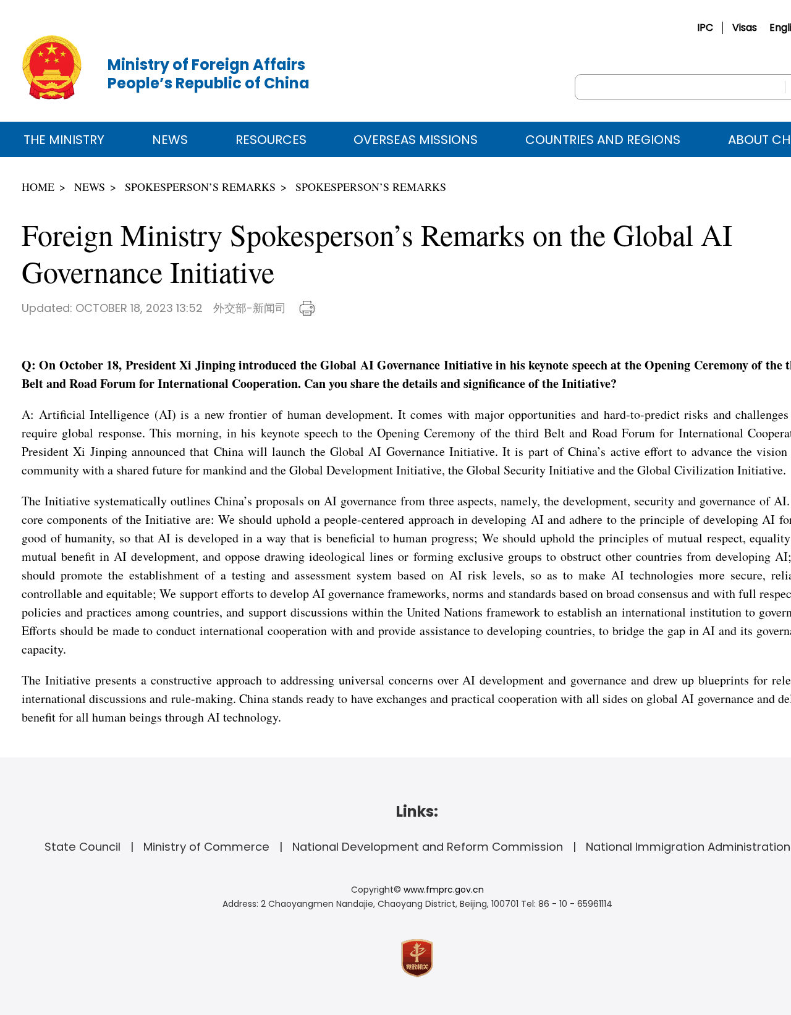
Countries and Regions (602, 139)
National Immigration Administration (688, 846)
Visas (744, 27)
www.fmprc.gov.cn (444, 889)
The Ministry (63, 139)
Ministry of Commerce (206, 846)
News (170, 139)
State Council (82, 846)
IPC (705, 27)
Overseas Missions (415, 139)
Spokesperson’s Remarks (200, 186)
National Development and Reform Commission (427, 846)
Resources (271, 139)
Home (38, 186)
